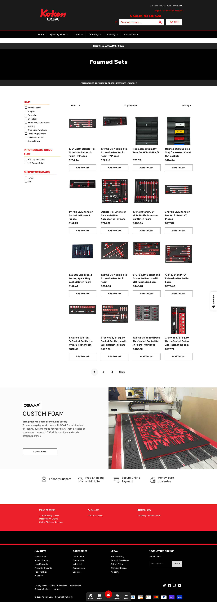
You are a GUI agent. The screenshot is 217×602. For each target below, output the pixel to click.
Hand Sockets (41, 564)
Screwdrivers (79, 568)
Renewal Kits (41, 572)
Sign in (158, 11)
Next (122, 372)
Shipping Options (119, 568)
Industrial (77, 564)
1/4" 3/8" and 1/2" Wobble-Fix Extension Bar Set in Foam (145, 215)
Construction (79, 560)
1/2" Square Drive (35, 163)
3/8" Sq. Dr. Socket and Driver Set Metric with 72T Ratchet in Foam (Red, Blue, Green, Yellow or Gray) (146, 278)
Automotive (78, 556)
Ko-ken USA (47, 597)
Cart (176, 22)
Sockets (76, 572)
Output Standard (37, 172)
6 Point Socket (34, 107)
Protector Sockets (43, 568)
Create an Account (174, 11)
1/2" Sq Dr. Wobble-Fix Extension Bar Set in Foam (114, 278)
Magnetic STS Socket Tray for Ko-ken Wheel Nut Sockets (178, 152)
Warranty (115, 572)
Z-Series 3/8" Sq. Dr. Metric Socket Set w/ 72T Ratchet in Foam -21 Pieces (177, 341)
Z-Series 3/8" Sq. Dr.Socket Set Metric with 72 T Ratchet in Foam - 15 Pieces (81, 341)
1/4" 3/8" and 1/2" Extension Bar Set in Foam (177, 278)
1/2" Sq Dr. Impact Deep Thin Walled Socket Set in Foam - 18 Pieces (146, 341)
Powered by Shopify (64, 597)
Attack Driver (33, 141)
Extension (32, 115)
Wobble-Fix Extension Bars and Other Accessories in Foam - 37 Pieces (114, 215)
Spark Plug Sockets (36, 133)
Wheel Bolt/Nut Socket (38, 122)
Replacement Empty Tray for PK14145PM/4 (146, 150)
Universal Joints (35, 137)
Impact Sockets (42, 560)
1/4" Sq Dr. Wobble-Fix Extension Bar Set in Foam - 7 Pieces (114, 152)
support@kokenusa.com (149, 515)
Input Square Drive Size (38, 151)
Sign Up (177, 564)
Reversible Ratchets (37, 130)
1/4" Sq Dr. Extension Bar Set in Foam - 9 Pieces (81, 215)
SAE (29, 181)
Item (27, 102)
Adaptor (31, 111)
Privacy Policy (117, 556)
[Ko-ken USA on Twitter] (164, 586)
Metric (30, 178)
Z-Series (39, 575)
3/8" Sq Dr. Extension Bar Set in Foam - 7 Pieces (177, 215)
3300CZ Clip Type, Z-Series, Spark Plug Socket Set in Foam (81, 278)
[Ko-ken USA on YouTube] (179, 586)
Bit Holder (32, 119)
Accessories (40, 556)
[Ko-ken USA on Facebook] (169, 586)
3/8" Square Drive (36, 159)
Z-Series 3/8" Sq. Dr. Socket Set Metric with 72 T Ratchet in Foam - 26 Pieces (114, 341)
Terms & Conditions (120, 560)
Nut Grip (31, 126)
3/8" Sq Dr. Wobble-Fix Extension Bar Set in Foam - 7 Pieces (82, 152)
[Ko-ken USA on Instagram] (174, 586)
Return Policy (117, 564)
